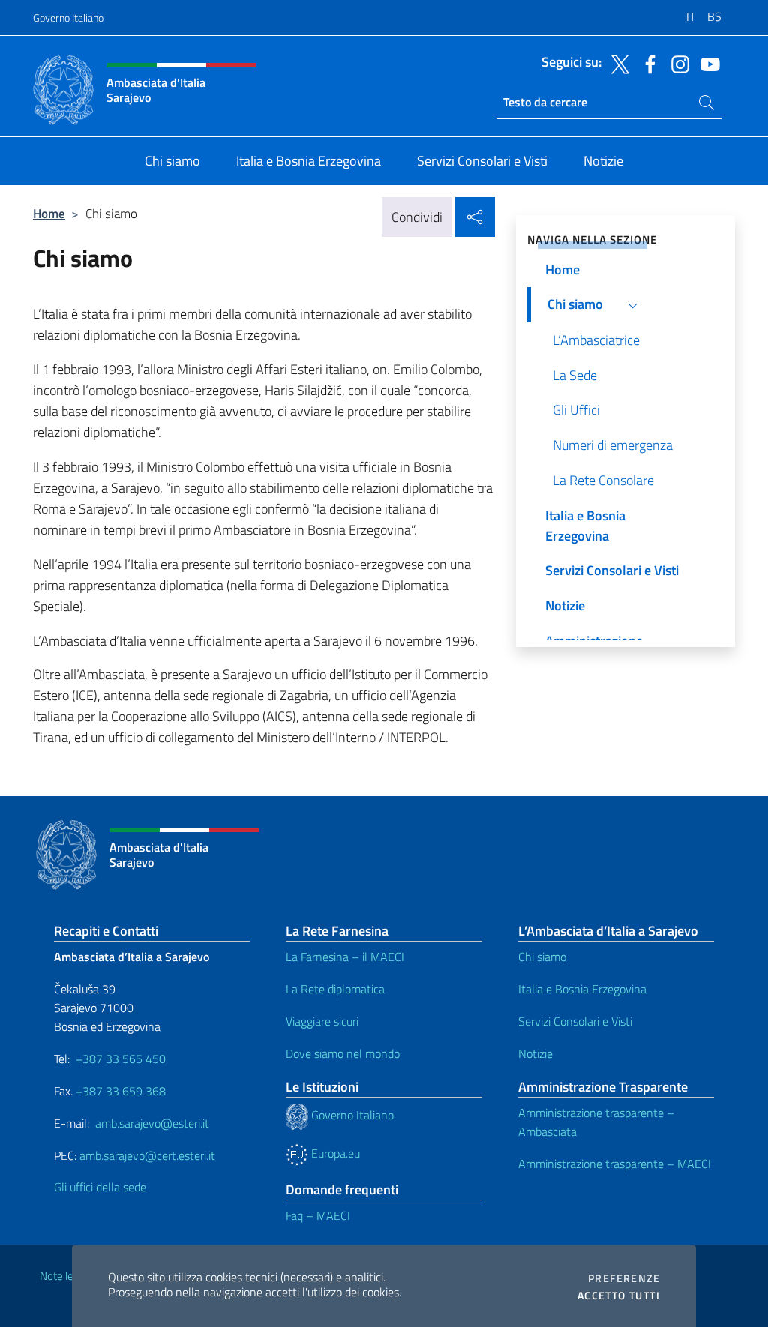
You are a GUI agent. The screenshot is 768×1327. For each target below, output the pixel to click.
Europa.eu (334, 1153)
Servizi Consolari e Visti (575, 1021)
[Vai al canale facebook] (647, 63)
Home (49, 213)
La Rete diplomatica (335, 989)
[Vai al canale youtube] (707, 63)
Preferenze (624, 1278)
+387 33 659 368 (121, 1091)
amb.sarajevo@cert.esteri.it (147, 1155)
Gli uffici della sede (100, 1187)
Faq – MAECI (318, 1215)
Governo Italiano (68, 17)
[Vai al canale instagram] (677, 63)
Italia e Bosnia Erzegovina (582, 989)
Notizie (535, 1053)
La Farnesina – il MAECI (345, 957)
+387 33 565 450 (121, 1059)
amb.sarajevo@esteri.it (152, 1123)
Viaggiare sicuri (322, 1021)
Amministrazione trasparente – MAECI (614, 1164)
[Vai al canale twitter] (617, 63)
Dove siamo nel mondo (343, 1053)
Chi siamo (542, 957)
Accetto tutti (619, 1295)
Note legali (64, 1275)
